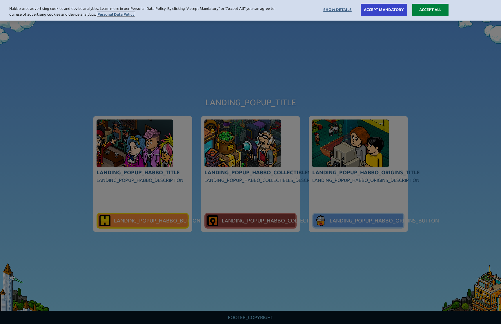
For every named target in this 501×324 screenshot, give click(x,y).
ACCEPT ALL (430, 10)
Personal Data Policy (116, 14)
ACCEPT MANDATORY (384, 10)
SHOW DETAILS (337, 10)
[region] (250, 10)
